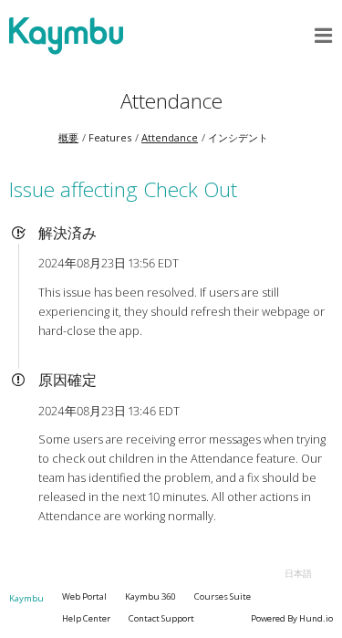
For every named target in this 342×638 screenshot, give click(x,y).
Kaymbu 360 (150, 596)
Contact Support (161, 618)
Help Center (86, 618)
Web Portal (84, 596)
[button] (324, 35)
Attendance (171, 101)
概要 (68, 137)
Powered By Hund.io (292, 618)
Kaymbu (26, 598)
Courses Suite (222, 596)
